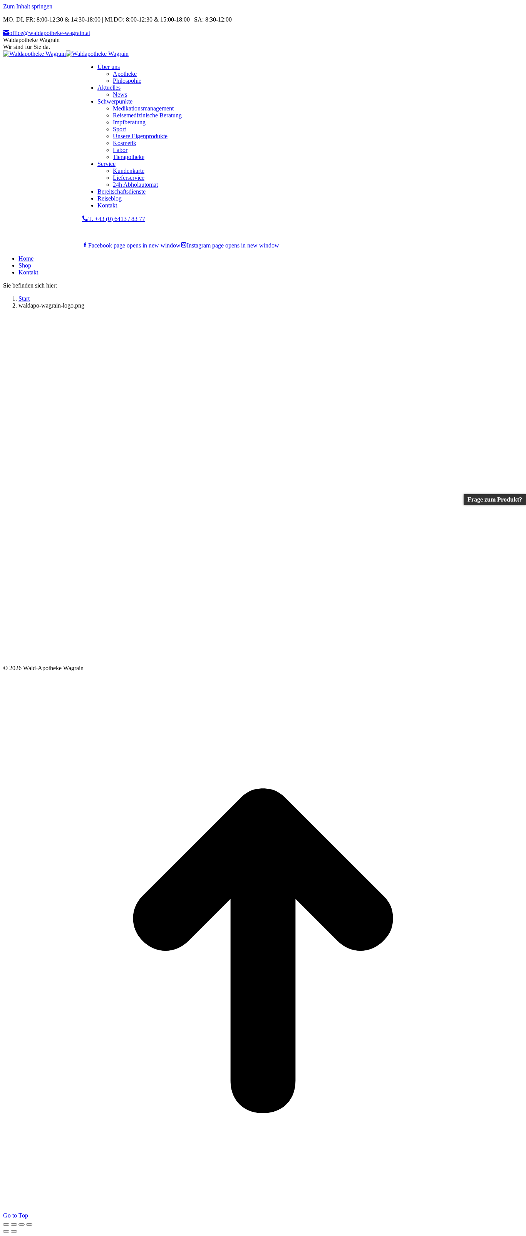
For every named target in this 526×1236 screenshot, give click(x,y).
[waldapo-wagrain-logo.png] (177, 661)
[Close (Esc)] (6, 1224)
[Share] (14, 1224)
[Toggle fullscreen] (21, 1224)
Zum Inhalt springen (27, 6)
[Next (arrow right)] (14, 1231)
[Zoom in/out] (29, 1224)
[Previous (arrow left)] (6, 1231)
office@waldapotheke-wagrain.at (49, 33)
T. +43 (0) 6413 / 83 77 (116, 219)
